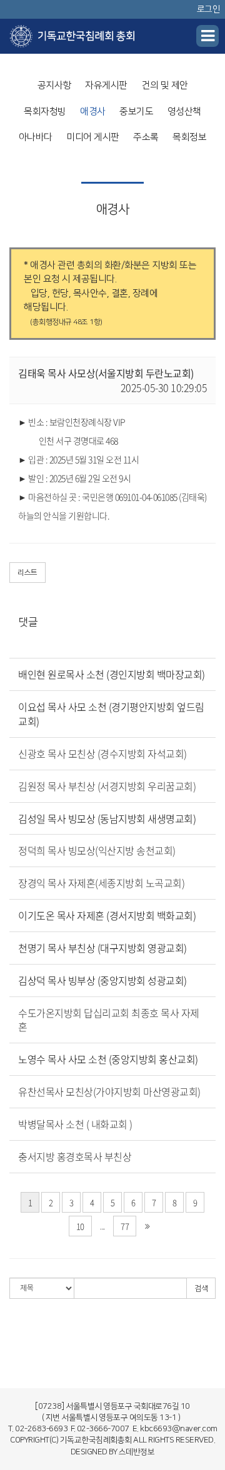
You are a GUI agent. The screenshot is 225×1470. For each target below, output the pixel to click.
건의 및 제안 (164, 85)
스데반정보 (137, 1452)
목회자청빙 (45, 111)
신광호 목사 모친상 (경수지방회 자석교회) (102, 753)
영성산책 (184, 111)
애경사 (93, 111)
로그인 (209, 9)
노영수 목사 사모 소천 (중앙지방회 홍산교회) (108, 1058)
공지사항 (54, 85)
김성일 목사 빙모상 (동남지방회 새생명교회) (107, 818)
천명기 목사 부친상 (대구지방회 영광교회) (102, 947)
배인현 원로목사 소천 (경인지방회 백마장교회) (111, 674)
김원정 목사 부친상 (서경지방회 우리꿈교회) (107, 785)
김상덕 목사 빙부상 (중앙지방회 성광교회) (102, 980)
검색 (201, 1288)
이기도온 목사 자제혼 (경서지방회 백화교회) (107, 915)
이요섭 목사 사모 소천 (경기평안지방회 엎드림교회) (111, 713)
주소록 (146, 137)
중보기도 (136, 111)
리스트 (28, 573)
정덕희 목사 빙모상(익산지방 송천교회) (97, 850)
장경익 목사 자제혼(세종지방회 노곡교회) (101, 882)
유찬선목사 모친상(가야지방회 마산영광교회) (109, 1091)
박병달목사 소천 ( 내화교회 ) (75, 1123)
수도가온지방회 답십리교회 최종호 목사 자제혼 (108, 1020)
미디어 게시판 (92, 137)
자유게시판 (106, 85)
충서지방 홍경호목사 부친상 (74, 1156)
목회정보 (189, 137)
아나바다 (35, 137)
